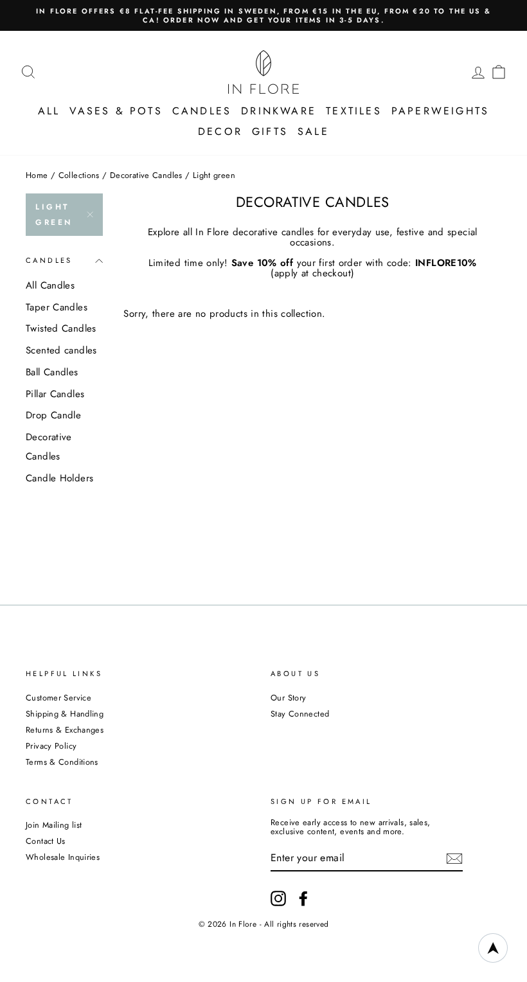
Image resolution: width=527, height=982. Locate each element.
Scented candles (61, 350)
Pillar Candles (55, 394)
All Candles (50, 285)
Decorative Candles (146, 175)
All (49, 110)
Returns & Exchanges (64, 730)
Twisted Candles (61, 328)
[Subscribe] (454, 858)
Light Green (54, 214)
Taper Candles (56, 307)
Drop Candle (53, 415)
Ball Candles (52, 372)
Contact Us (46, 841)
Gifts (270, 131)
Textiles (354, 110)
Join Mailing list (54, 825)
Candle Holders (59, 478)
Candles (201, 110)
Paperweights (440, 110)
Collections (79, 175)
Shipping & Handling (64, 714)
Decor (220, 131)
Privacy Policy (51, 746)
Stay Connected (300, 714)
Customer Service (58, 698)
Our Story (288, 698)
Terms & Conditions (62, 762)
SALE (313, 131)
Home (37, 175)
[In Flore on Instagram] (278, 898)
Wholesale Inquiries (63, 857)
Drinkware (278, 110)
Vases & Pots (115, 110)
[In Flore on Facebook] (303, 898)
